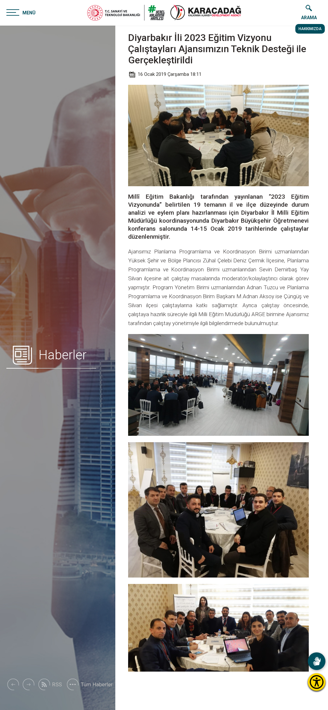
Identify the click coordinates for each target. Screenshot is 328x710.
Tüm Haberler (97, 684)
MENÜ (29, 12)
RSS (57, 684)
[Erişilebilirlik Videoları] (316, 661)
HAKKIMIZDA (310, 29)
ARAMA (309, 17)
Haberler (62, 355)
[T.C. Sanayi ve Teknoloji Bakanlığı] (126, 13)
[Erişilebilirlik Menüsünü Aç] (316, 682)
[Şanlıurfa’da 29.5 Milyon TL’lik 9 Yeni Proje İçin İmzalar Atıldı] (12, 684)
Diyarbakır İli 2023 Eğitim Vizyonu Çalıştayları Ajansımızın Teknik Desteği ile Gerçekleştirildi (217, 49)
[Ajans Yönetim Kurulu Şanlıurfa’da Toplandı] (28, 684)
